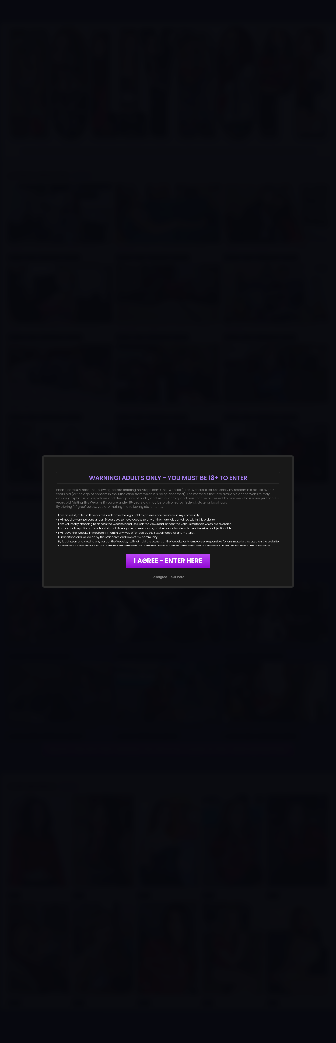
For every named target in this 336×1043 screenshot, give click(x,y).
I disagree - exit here (168, 577)
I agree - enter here (168, 560)
